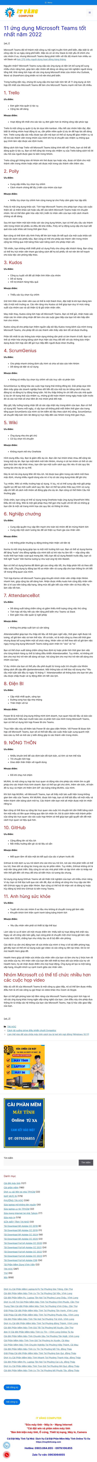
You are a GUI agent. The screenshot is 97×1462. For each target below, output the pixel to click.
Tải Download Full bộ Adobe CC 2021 (23, 1247)
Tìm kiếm (8, 1158)
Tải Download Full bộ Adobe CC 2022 (23, 1251)
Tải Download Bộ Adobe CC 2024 (21, 1234)
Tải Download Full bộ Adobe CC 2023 (23, 1256)
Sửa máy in (9, 1217)
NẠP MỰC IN (10, 1196)
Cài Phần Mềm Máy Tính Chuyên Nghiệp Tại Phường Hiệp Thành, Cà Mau (41, 1345)
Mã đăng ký (12, 1387)
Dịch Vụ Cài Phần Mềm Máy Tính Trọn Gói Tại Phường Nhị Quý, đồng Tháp (41, 1366)
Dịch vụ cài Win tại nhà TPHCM (19, 1192)
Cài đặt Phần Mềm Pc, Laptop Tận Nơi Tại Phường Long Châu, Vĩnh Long (41, 1297)
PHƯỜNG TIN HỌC (13, 1200)
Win (6, 1277)
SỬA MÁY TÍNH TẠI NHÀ (16, 1222)
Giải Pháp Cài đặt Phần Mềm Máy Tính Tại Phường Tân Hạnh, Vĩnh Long (40, 1310)
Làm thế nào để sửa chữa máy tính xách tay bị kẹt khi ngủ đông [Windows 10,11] (48, 1034)
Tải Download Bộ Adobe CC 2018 (21, 1226)
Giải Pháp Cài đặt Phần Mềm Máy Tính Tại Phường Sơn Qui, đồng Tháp (40, 1353)
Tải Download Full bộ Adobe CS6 (20, 1260)
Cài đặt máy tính (12, 1183)
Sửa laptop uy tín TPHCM (16, 1209)
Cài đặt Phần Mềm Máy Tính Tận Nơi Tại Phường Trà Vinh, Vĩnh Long (39, 1319)
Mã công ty (12, 1402)
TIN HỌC (11, 1026)
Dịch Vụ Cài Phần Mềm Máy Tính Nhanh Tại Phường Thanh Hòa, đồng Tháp (42, 1357)
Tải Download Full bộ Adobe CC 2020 (23, 1243)
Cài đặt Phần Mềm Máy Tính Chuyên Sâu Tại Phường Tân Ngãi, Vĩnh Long (41, 1336)
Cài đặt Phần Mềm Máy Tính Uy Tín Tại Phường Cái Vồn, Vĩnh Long (38, 1293)
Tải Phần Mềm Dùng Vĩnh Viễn (19, 1264)
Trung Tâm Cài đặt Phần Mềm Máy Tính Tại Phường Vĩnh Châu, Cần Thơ (40, 1306)
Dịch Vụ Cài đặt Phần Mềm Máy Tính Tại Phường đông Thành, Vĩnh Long (41, 1323)
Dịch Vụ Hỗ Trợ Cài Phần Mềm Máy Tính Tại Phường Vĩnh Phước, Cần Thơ (41, 1302)
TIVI (6, 1273)
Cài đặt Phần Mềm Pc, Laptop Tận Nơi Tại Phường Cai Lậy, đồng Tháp (39, 1362)
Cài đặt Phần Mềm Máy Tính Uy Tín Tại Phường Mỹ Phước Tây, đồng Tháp (41, 1370)
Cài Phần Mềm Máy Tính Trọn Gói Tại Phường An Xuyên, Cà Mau (36, 1340)
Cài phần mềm (11, 1187)
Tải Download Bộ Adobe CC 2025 (21, 1239)
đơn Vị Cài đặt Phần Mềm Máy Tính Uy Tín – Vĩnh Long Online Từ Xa (39, 1332)
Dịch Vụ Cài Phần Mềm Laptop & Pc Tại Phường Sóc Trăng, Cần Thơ (38, 1289)
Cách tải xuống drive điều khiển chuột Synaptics (31, 1030)
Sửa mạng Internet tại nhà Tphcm (21, 1213)
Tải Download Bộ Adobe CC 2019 (21, 1230)
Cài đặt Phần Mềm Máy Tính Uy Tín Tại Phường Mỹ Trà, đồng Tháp (38, 1349)
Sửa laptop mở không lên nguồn (20, 1204)
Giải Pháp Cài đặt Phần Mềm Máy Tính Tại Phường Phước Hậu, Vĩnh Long (41, 1315)
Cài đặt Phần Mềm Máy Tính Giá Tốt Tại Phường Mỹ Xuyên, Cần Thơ (38, 1327)
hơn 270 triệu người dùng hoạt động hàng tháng (41, 59)
